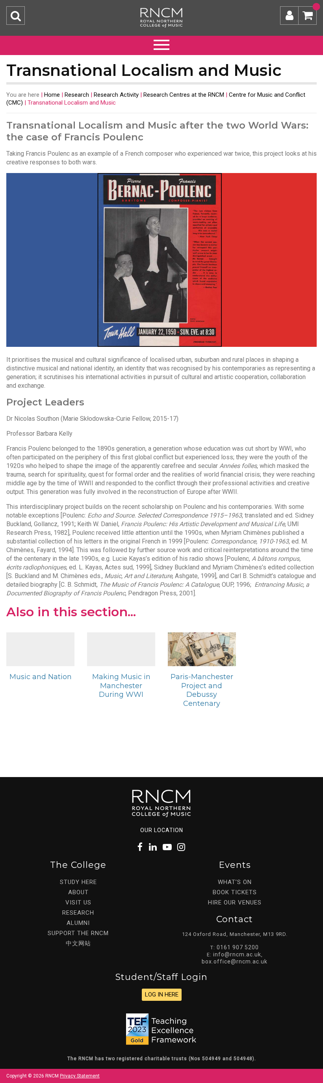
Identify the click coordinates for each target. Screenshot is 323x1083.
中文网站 (78, 943)
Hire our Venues (235, 902)
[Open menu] (161, 44)
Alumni (78, 922)
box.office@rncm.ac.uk (234, 961)
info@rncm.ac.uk (237, 954)
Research (77, 94)
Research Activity (116, 94)
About (78, 892)
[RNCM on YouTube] (167, 847)
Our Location (161, 830)
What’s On (235, 882)
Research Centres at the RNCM (183, 94)
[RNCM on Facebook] (140, 847)
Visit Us (78, 902)
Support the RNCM (78, 933)
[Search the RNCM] (15, 15)
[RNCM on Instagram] (181, 847)
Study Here (78, 882)
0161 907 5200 (238, 947)
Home (52, 94)
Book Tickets (235, 892)
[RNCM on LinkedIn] (153, 847)
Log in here (161, 994)
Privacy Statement (80, 1076)
